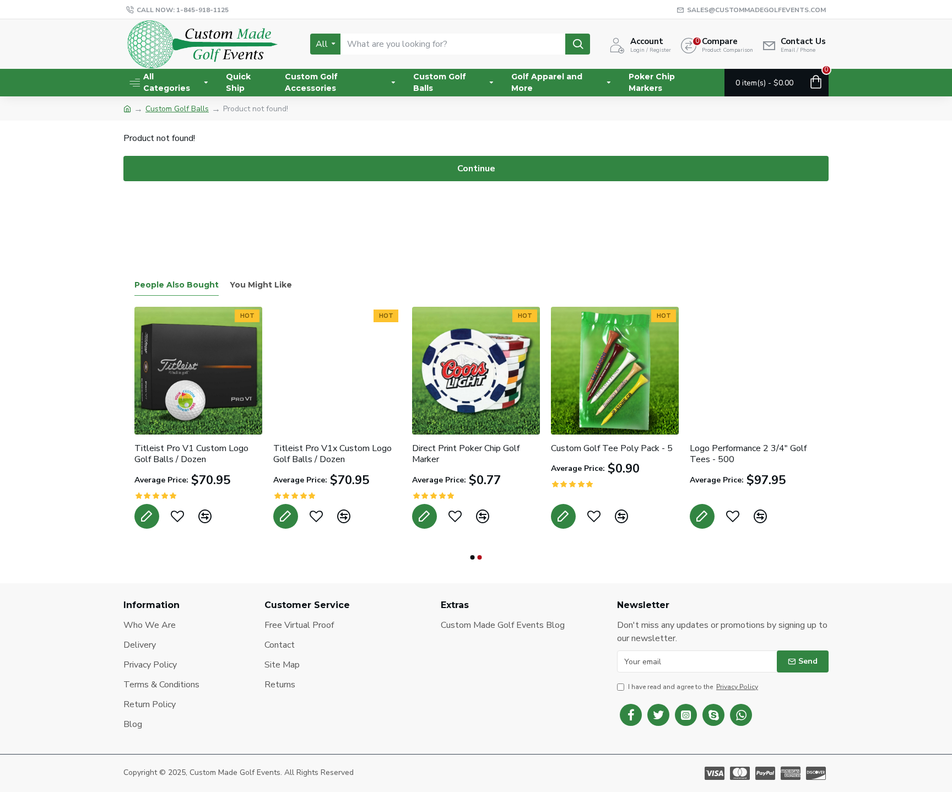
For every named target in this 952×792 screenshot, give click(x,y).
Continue (476, 168)
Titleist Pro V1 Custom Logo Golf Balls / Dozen (313, 454)
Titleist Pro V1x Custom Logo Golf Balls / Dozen (453, 454)
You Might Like (261, 285)
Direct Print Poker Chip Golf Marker (587, 454)
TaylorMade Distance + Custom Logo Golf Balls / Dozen (179, 454)
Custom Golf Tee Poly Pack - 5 (733, 448)
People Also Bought (176, 285)
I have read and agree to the (693, 686)
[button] (472, 557)
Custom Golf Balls (177, 109)
